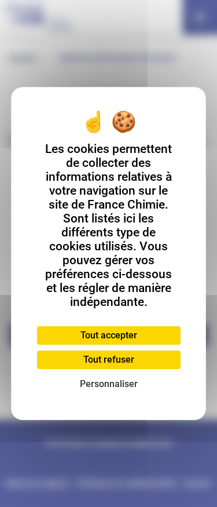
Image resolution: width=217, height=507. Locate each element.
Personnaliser (109, 383)
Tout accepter (108, 335)
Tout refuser (108, 359)
